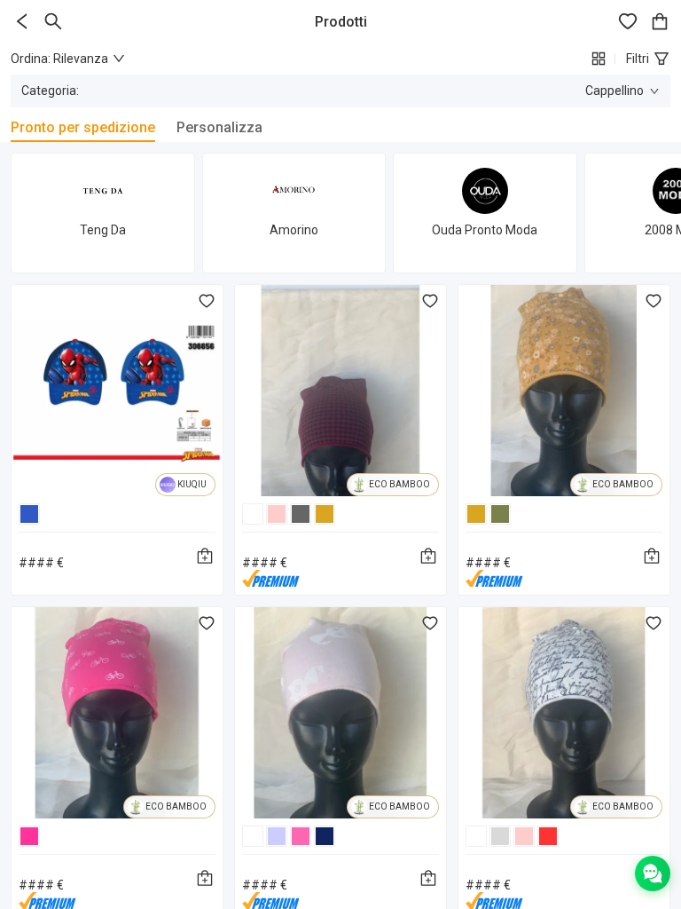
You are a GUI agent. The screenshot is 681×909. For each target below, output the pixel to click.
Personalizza (219, 127)
